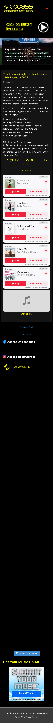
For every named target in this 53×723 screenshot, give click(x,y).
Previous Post (26, 327)
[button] (26, 51)
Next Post (26, 334)
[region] (26, 51)
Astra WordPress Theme (26, 717)
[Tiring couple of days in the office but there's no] (26, 635)
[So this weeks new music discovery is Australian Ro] (26, 580)
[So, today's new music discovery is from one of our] (26, 470)
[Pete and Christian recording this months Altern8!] (26, 442)
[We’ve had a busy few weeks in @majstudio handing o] (26, 387)
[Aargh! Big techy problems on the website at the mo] (26, 415)
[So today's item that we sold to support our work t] (26, 553)
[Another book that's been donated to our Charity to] (26, 525)
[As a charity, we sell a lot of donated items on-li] (26, 608)
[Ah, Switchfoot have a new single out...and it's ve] (26, 497)
